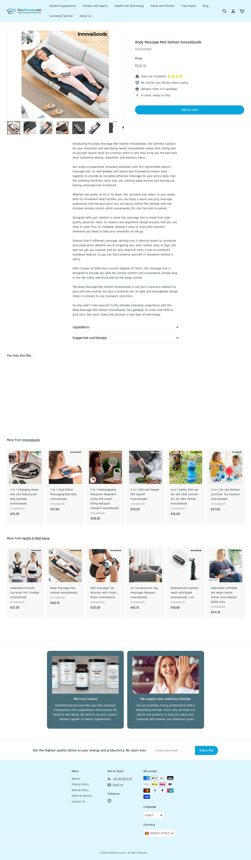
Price (138, 58)
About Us (86, 16)
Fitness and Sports (95, 6)
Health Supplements (63, 6)
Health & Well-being (36, 538)
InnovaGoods (143, 49)
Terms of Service (82, 796)
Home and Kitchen (163, 6)
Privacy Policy (80, 784)
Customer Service (61, 16)
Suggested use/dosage (90, 338)
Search (76, 779)
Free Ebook (188, 6)
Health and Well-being (129, 6)
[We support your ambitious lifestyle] (165, 674)
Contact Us (78, 802)
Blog (205, 6)
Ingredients (81, 327)
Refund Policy (80, 790)
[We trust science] (85, 674)
